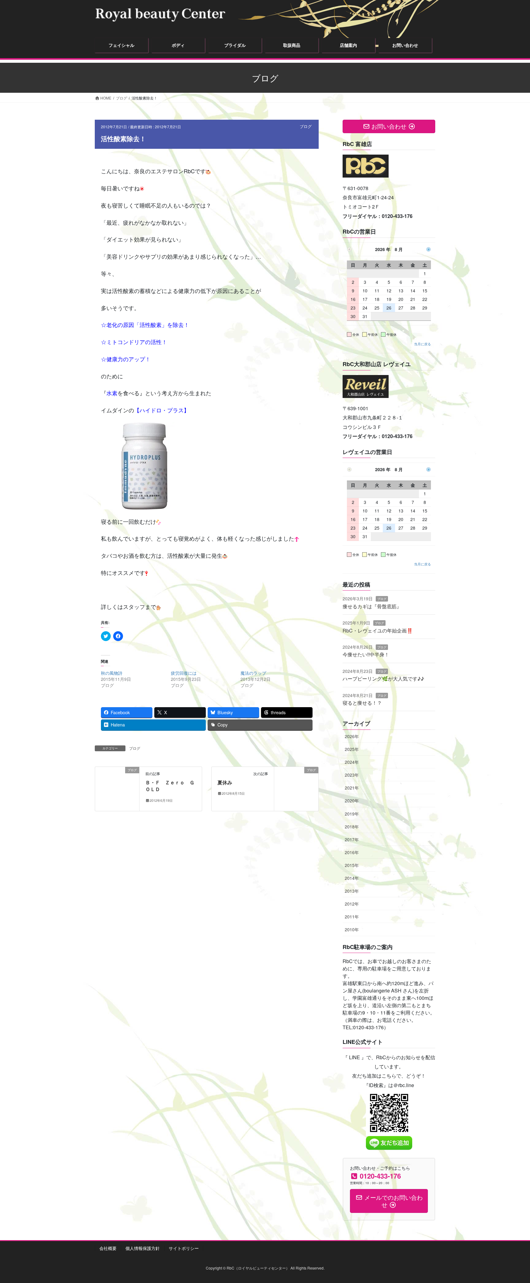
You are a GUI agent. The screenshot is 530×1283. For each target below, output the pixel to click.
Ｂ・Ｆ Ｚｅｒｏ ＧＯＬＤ (169, 786)
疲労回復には (184, 673)
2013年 (352, 891)
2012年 (352, 904)
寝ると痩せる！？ (362, 702)
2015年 (352, 865)
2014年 (352, 878)
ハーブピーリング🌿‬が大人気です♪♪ (383, 678)
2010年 (352, 929)
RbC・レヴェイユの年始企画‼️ (378, 630)
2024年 (352, 762)
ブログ (306, 126)
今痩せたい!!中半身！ (366, 654)
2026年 (352, 736)
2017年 (352, 839)
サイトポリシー (184, 1248)
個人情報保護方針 (142, 1248)
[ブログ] (117, 788)
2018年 (352, 826)
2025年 (352, 749)
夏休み (224, 782)
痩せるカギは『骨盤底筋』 (372, 606)
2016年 (352, 852)
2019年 (352, 814)
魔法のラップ (253, 673)
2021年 (352, 788)
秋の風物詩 (111, 673)
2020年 (352, 800)
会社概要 (108, 1248)
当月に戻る (422, 343)
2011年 (352, 916)
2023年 (352, 775)
